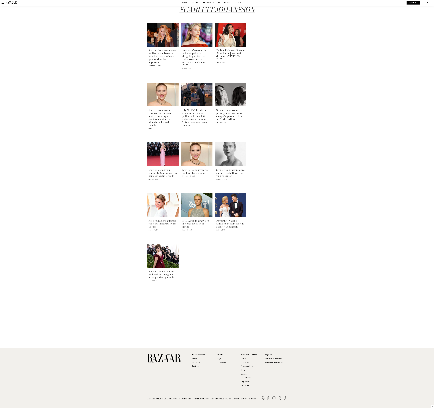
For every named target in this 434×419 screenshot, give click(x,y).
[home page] (11, 3)
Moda (184, 3)
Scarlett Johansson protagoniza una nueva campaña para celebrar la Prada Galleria (229, 114)
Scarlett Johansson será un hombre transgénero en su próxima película (162, 274)
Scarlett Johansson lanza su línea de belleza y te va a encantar (230, 173)
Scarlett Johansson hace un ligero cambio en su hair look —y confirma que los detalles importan (162, 56)
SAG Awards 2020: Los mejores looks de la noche (195, 224)
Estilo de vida (224, 3)
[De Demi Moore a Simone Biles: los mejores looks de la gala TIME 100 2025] (230, 35)
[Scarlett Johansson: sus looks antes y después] (196, 154)
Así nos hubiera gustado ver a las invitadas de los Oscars (162, 224)
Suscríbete (413, 3)
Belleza (194, 3)
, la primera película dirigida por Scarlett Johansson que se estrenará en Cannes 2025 (194, 57)
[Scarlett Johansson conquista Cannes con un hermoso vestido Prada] (163, 154)
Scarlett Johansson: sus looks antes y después (195, 171)
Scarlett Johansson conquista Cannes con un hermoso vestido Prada (163, 173)
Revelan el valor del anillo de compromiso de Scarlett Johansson (230, 224)
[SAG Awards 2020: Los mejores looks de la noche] (196, 205)
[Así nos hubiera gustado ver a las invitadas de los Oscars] (163, 205)
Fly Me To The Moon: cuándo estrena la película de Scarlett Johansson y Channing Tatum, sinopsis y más (195, 116)
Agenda (238, 3)
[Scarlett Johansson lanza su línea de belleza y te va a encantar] (230, 154)
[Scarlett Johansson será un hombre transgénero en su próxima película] (163, 256)
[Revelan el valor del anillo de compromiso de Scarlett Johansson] (230, 205)
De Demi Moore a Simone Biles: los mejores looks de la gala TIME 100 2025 (230, 54)
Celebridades (208, 3)
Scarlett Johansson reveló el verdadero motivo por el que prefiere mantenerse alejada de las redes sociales (160, 117)
